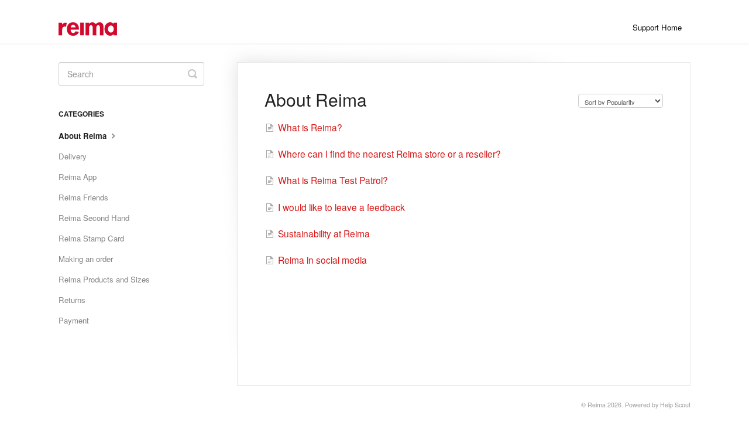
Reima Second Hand (94, 217)
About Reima (84, 135)
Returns (72, 299)
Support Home (657, 27)
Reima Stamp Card (91, 238)
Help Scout (675, 404)
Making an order (86, 258)
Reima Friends (83, 197)
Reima (596, 404)
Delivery (73, 156)
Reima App (78, 176)
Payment (74, 320)
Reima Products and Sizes (104, 279)
